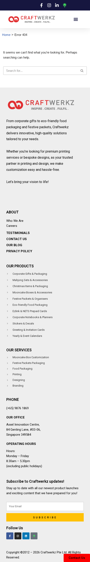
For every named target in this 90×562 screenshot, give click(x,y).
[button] (75, 19)
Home (6, 35)
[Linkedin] (26, 536)
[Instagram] (18, 536)
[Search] (82, 70)
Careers (11, 226)
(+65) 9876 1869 (17, 408)
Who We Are (14, 221)
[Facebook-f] (9, 536)
